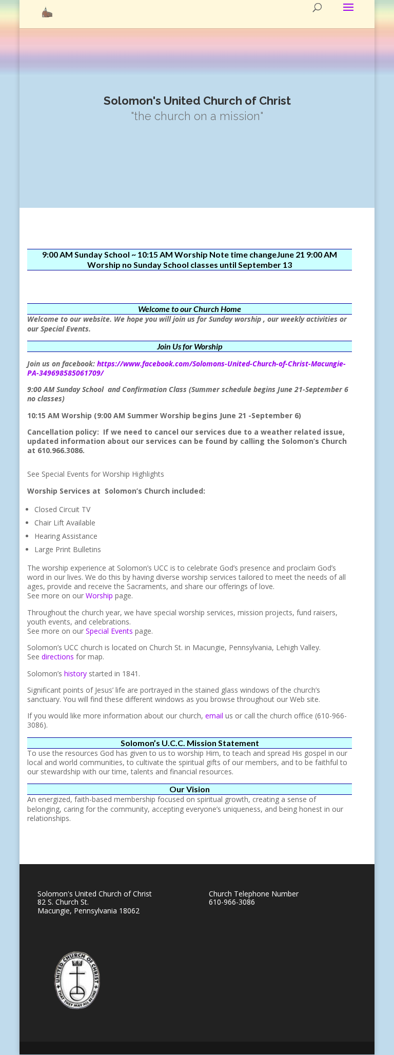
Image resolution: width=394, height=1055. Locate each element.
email (214, 715)
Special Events (109, 631)
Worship (99, 595)
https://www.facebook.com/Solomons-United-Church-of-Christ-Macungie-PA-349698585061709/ (186, 368)
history (75, 673)
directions (59, 656)
